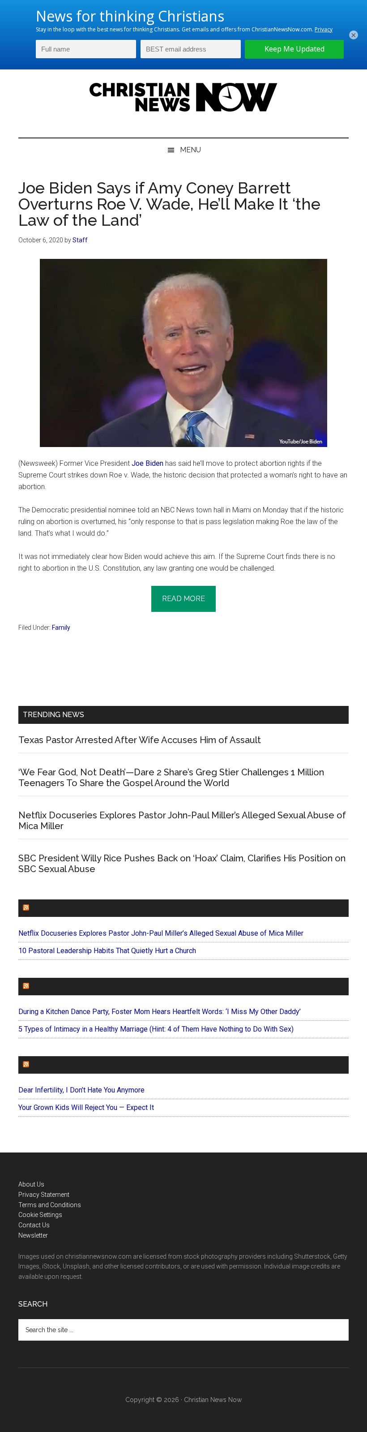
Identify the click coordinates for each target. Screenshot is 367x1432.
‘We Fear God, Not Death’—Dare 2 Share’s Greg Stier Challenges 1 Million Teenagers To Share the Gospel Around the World (171, 777)
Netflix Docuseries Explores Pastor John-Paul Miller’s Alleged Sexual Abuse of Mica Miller (160, 933)
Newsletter (33, 1235)
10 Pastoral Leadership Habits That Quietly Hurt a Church (107, 950)
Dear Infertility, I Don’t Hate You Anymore (81, 1090)
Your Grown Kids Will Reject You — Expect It (86, 1107)
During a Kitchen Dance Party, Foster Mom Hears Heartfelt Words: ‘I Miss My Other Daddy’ (159, 1011)
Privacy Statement (43, 1194)
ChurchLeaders (63, 908)
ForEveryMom (59, 1065)
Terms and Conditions (49, 1204)
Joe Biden (147, 463)
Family (61, 627)
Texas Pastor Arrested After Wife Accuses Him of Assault (139, 740)
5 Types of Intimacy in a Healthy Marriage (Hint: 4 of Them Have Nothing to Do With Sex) (156, 1029)
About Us (31, 1184)
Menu (190, 150)
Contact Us (34, 1225)
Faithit (45, 986)
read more (183, 598)
